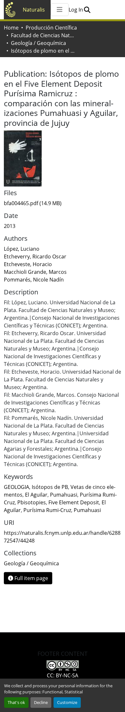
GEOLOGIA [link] (16, 487)
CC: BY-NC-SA (62, 675)
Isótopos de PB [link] (50, 487)
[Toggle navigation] (60, 9)
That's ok (16, 702)
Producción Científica (51, 27)
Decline (41, 702)
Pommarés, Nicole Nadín (34, 279)
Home (11, 27)
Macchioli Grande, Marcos (35, 271)
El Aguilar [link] (36, 494)
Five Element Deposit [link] (73, 502)
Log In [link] (76, 9)
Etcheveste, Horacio (28, 264)
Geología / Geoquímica (38, 43)
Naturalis (34, 9)
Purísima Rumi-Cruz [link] (47, 510)
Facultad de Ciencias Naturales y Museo (43, 35)
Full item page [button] (30, 578)
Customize (67, 702)
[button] (87, 9)
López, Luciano (21, 248)
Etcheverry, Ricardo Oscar (35, 256)
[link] (62, 203)
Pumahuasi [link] (63, 494)
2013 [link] (9, 226)
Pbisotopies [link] (31, 502)
